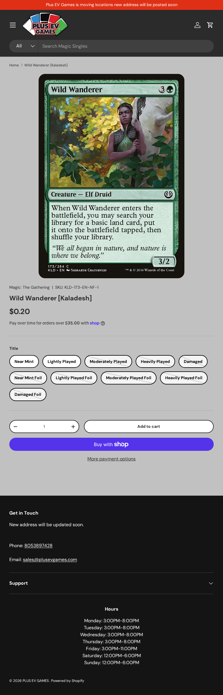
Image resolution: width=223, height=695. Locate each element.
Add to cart (148, 426)
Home (14, 65)
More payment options (111, 459)
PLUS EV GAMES (36, 680)
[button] (210, 25)
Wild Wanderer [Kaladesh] (46, 65)
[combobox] (111, 46)
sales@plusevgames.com (50, 559)
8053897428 (38, 545)
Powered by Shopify (67, 680)
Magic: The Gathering (29, 287)
